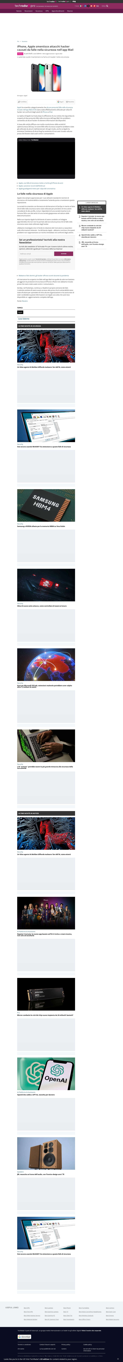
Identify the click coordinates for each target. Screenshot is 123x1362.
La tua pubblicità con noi (48, 1349)
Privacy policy (66, 1344)
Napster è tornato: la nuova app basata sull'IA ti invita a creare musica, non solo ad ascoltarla (92, 218)
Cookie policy (87, 1344)
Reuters (25, 301)
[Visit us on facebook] (85, 6)
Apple (19, 107)
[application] (46, 158)
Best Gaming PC (50, 1315)
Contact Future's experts (47, 1344)
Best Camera (110, 1308)
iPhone (45, 112)
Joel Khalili (29, 53)
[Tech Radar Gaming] (73, 1)
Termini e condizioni (24, 1344)
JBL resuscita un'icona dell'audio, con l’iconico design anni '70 (92, 244)
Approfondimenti (58, 11)
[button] (105, 6)
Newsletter (71, 102)
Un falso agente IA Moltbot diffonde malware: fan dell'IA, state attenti (91, 209)
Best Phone (67, 1308)
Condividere (23, 102)
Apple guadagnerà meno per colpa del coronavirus (37, 189)
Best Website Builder (30, 1319)
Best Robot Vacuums (112, 1319)
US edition (44, 1359)
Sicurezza (39, 11)
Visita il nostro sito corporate (91, 1330)
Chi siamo (21, 1349)
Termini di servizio (41, 259)
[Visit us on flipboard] (94, 6)
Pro (18, 41)
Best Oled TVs (67, 1315)
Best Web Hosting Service (32, 1315)
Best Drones (110, 1315)
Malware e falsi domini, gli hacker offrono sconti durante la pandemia (44, 276)
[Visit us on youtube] (91, 6)
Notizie (19, 11)
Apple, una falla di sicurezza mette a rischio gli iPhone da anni (41, 183)
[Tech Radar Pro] (63, 1)
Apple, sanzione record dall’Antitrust (32, 186)
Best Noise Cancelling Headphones (90, 1312)
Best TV (65, 1312)
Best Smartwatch (68, 1319)
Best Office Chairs (84, 1319)
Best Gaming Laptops (51, 1312)
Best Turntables (84, 1308)
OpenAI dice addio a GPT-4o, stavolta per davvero (91, 236)
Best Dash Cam (111, 1312)
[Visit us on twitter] (88, 6)
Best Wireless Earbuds (86, 1315)
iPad (50, 112)
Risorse (70, 11)
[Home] (51, 1)
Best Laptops (49, 1308)
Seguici (62, 102)
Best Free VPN (28, 1312)
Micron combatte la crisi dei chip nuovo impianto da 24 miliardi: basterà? (91, 228)
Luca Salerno (37, 53)
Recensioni (28, 11)
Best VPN (27, 1308)
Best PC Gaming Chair (52, 1319)
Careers (64, 1349)
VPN (47, 11)
